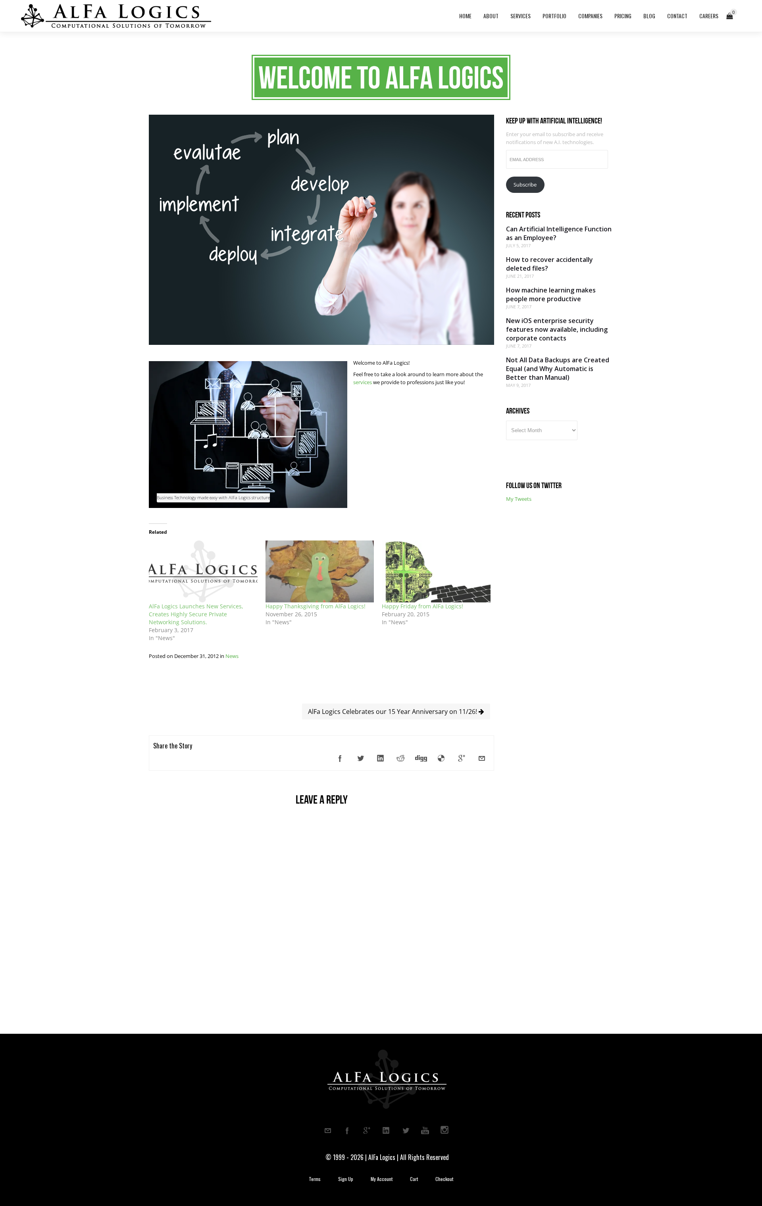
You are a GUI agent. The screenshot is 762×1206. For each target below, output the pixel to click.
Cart (414, 1179)
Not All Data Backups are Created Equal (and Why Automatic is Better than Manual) (557, 369)
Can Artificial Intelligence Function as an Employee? (559, 233)
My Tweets (518, 498)
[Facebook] (340, 758)
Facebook (347, 1131)
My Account (382, 1179)
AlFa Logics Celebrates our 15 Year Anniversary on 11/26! (393, 711)
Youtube (425, 1131)
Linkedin (386, 1131)
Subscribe (525, 184)
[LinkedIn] (381, 758)
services (363, 382)
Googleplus (367, 1131)
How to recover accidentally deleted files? (549, 264)
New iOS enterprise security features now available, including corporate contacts (557, 329)
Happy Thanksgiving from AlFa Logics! (316, 606)
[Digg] (421, 758)
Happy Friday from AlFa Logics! (422, 606)
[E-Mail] (482, 758)
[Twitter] (360, 758)
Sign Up (345, 1179)
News (232, 656)
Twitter (406, 1131)
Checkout (444, 1179)
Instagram (444, 1131)
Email (328, 1131)
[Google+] (462, 758)
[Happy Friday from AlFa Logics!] (436, 571)
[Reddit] (401, 758)
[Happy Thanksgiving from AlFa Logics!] (320, 571)
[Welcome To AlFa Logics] (321, 342)
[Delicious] (441, 758)
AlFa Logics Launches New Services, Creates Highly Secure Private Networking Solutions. (196, 614)
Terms (315, 1179)
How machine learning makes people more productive (551, 294)
